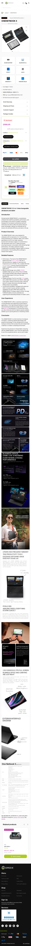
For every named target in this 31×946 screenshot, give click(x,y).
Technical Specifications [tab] (14, 203)
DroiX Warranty (7, 102)
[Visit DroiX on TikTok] (2, 926)
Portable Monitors (5, 895)
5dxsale (3, 819)
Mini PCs (3, 890)
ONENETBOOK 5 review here (18, 335)
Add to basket (17, 163)
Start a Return (4, 881)
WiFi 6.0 (6, 308)
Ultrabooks (19, 890)
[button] (26, 3)
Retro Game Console (21, 893)
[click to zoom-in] (15, 38)
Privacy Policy (4, 883)
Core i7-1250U (15, 260)
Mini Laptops (21, 817)
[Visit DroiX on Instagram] (14, 926)
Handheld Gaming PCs (6, 893)
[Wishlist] (26, 30)
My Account (19, 876)
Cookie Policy (20, 881)
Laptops (6, 12)
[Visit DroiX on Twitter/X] (17, 926)
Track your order (5, 878)
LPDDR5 (22, 270)
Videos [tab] (22, 203)
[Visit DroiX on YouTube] (6, 926)
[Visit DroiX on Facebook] (10, 926)
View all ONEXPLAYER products (17, 18)
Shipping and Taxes (8, 106)
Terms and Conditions (21, 883)
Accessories (19, 895)
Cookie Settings (3, 930)
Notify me (7, 171)
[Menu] (3, 3)
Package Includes (8, 114)
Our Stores (3, 876)
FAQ (18, 878)
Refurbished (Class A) (8, 136)
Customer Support (8, 110)
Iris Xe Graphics (7, 265)
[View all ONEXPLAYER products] (4, 18)
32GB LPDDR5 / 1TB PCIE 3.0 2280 (11, 146)
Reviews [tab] (27, 203)
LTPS (23, 278)
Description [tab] (5, 203)
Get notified (15, 159)
